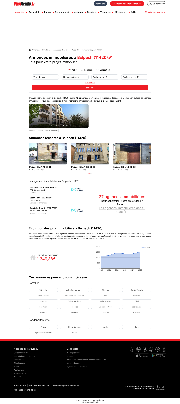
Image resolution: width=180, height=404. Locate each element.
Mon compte (20, 385)
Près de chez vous (156, 12)
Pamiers (43, 312)
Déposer (127, 3)
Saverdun (74, 312)
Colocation (105, 70)
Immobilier (19, 12)
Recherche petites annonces (66, 385)
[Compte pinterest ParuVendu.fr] (157, 349)
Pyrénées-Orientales (43, 332)
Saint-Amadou (43, 295)
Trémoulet (43, 290)
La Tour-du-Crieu (105, 307)
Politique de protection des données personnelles (86, 360)
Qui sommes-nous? (21, 353)
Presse (16, 366)
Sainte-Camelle (137, 290)
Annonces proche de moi (25, 390)
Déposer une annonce (39, 385)
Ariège (43, 327)
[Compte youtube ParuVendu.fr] (164, 349)
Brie (105, 295)
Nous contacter (20, 373)
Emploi (47, 12)
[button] (148, 159)
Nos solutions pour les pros (24, 356)
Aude (105, 327)
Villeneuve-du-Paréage (74, 295)
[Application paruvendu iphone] (142, 356)
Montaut (136, 295)
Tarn (136, 327)
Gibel (137, 301)
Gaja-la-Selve (105, 301)
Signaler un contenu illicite (77, 366)
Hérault (74, 332)
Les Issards (136, 307)
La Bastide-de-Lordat (74, 290)
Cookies (70, 356)
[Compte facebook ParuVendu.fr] (145, 349)
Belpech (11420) (92, 57)
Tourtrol (105, 312)
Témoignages (19, 363)
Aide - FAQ (18, 377)
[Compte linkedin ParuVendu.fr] (138, 349)
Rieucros (74, 307)
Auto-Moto (34, 12)
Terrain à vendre (51, 130)
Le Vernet (43, 301)
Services (91, 12)
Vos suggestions (73, 353)
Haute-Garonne (74, 327)
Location (88, 70)
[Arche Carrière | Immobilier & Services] (160, 388)
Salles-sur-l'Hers (74, 301)
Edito (133, 12)
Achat (74, 70)
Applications (19, 370)
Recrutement (19, 360)
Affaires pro (120, 12)
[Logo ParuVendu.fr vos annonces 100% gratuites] (24, 6)
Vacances (105, 12)
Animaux (78, 12)
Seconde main (62, 12)
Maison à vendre (36, 130)
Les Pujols (43, 307)
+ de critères (90, 83)
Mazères (105, 290)
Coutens (136, 312)
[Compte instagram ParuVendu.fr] (151, 349)
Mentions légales (73, 363)
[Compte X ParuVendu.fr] (132, 349)
